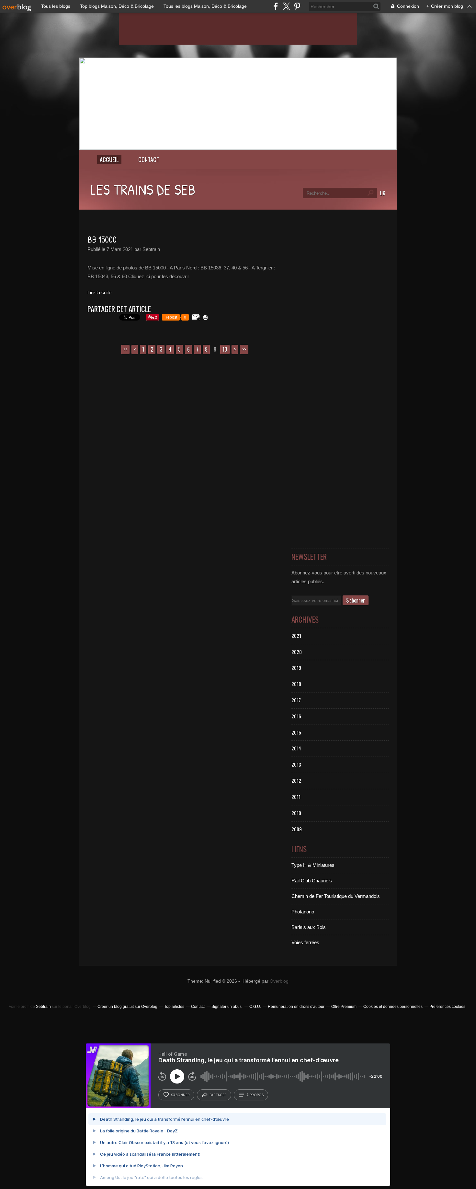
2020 (296, 651)
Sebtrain (43, 1006)
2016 (296, 716)
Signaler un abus (227, 1006)
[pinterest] (297, 6)
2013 (296, 764)
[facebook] (276, 6)
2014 (296, 748)
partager (218, 1095)
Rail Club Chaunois (311, 880)
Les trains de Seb (143, 189)
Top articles (174, 1006)
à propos (255, 1095)
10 (224, 349)
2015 (296, 732)
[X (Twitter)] (286, 6)
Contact (148, 159)
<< (125, 349)
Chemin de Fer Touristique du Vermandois (335, 896)
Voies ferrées (305, 942)
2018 (296, 683)
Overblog (279, 981)
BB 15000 (102, 239)
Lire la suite (99, 292)
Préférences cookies (447, 1006)
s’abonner (180, 1095)
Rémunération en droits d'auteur (296, 1006)
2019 (296, 667)
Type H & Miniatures (312, 865)
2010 (296, 812)
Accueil (109, 159)
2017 (296, 700)
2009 (296, 829)
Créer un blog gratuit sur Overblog (127, 1006)
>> (244, 349)
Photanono (302, 911)
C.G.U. (255, 1006)
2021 (296, 635)
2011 (295, 796)
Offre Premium (344, 1006)
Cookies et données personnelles (393, 1006)
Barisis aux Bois (308, 927)
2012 (296, 780)
